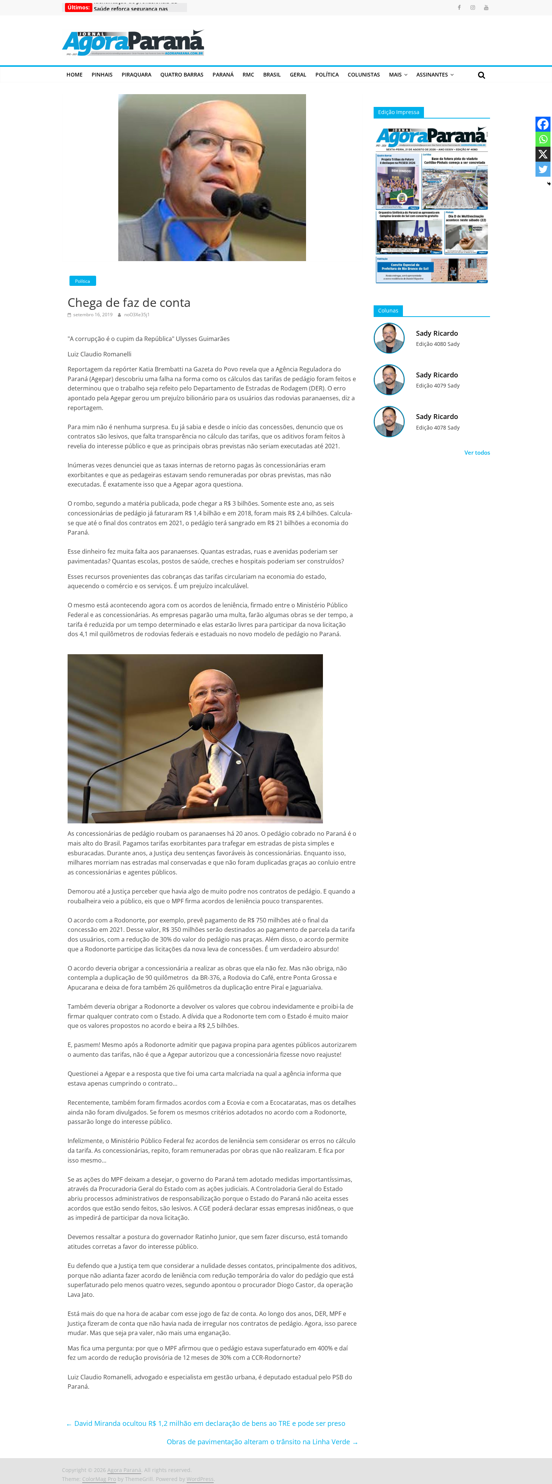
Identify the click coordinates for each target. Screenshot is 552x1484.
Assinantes (432, 74)
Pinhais (102, 74)
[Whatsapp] (542, 139)
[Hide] (549, 184)
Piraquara (136, 74)
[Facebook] (542, 124)
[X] (542, 154)
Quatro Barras (182, 74)
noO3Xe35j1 (137, 314)
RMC (248, 74)
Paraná (223, 74)
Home (74, 74)
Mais (395, 74)
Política (327, 74)
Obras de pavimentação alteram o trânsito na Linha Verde (263, 1441)
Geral (298, 74)
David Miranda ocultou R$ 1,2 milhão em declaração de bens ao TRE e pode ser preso (205, 1423)
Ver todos (477, 452)
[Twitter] (542, 169)
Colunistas (364, 74)
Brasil (272, 74)
